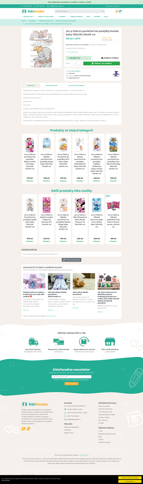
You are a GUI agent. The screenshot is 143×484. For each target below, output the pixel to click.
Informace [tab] (31, 85)
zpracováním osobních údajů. (80, 379)
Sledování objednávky (71, 427)
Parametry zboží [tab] (51, 85)
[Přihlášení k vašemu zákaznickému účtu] (116, 11)
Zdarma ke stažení (104, 442)
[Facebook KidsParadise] (23, 428)
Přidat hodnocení (71, 260)
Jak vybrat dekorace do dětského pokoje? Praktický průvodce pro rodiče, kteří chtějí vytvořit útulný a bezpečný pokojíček (108, 297)
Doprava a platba (104, 406)
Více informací (5, 480)
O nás (100, 431)
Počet (68, 63)
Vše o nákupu (103, 420)
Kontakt (101, 423)
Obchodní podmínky (105, 409)
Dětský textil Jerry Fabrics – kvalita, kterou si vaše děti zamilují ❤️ (34, 294)
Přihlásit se (67, 430)
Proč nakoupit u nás (105, 412)
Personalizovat (130, 481)
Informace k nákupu (112, 6)
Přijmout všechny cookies (130, 477)
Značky (100, 439)
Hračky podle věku (46, 16)
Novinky (97, 16)
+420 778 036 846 (73, 416)
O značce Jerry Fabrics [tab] (76, 85)
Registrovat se (69, 433)
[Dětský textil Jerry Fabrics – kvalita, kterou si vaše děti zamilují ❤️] (34, 281)
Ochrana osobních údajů (106, 414)
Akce (88, 16)
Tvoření (62, 16)
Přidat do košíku (101, 63)
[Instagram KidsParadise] (28, 428)
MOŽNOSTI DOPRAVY (110, 58)
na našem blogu (51, 316)
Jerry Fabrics (75, 71)
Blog (106, 16)
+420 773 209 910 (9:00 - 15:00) (77, 413)
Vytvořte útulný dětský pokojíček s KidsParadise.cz (57, 294)
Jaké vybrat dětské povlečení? (80, 293)
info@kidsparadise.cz (56, 6)
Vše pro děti (28, 16)
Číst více (26, 310)
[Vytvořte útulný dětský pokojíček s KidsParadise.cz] (59, 281)
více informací (84, 455)
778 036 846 (40, 6)
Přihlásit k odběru (71, 383)
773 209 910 (28, 6)
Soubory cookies (103, 417)
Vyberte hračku (76, 16)
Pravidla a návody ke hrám (107, 434)
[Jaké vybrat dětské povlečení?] (84, 281)
